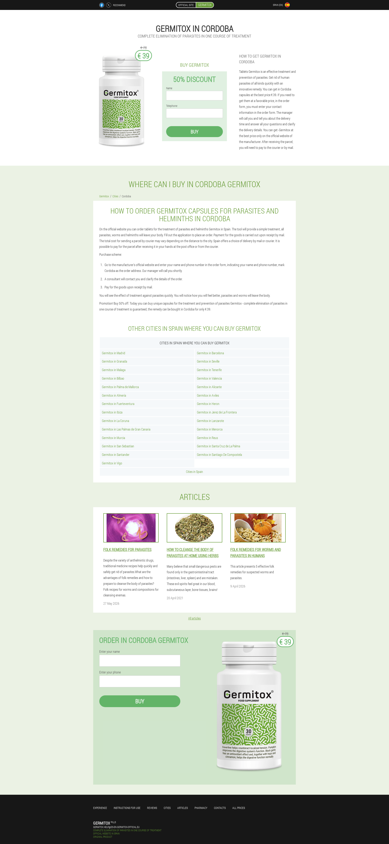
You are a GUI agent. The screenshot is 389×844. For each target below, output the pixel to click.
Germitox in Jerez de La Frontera (217, 412)
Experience (100, 808)
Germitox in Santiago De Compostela (219, 454)
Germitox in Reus (207, 438)
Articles (182, 808)
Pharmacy (200, 808)
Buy (194, 131)
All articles (194, 618)
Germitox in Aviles (208, 395)
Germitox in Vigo (112, 463)
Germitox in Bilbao (113, 378)
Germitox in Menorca (209, 429)
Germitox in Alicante (209, 387)
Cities (167, 808)
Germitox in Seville (208, 361)
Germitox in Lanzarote (210, 421)
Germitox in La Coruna (115, 421)
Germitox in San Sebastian (118, 446)
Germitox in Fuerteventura (118, 404)
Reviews (152, 808)
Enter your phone (110, 672)
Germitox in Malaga (113, 370)
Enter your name (109, 651)
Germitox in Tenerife (209, 370)
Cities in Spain (194, 471)
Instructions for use (127, 808)
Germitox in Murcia (113, 438)
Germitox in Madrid (113, 353)
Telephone (171, 105)
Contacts (220, 808)
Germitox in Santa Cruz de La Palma (218, 446)
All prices (238, 808)
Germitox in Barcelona (210, 353)
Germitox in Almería (114, 395)
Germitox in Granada (114, 361)
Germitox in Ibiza (112, 412)
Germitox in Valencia (209, 378)
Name (169, 88)
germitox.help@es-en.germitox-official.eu (116, 827)
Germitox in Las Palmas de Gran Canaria (126, 429)
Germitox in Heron (208, 404)
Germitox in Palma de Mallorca (120, 387)
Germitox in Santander (115, 454)
